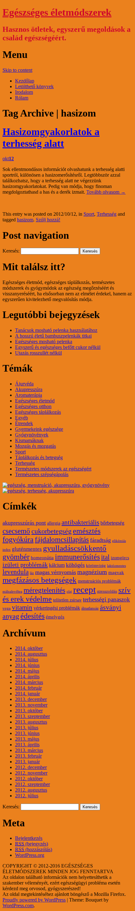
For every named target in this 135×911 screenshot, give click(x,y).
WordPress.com (18, 905)
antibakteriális (80, 522)
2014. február (28, 688)
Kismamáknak (29, 440)
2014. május (27, 671)
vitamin (22, 607)
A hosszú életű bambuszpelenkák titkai (53, 336)
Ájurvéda (24, 383)
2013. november (31, 705)
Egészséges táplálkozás (38, 412)
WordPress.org (29, 855)
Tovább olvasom (106, 192)
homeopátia (42, 557)
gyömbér (16, 557)
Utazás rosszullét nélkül (38, 353)
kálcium (57, 565)
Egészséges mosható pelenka (43, 341)
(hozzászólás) (33, 849)
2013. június (27, 733)
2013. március (29, 750)
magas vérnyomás (55, 572)
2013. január (27, 761)
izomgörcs (120, 557)
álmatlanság (90, 608)
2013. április (27, 744)
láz (32, 573)
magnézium (92, 572)
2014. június (27, 665)
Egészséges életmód (35, 400)
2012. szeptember (32, 784)
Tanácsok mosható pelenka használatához (56, 330)
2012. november (31, 773)
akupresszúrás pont (24, 523)
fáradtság (100, 540)
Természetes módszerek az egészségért (53, 468)
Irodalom (24, 92)
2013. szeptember (32, 716)
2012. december (31, 767)
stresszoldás (107, 591)
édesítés (32, 616)
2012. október (29, 778)
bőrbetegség (112, 523)
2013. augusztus (31, 722)
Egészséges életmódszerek (57, 12)
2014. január (27, 693)
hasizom (25, 219)
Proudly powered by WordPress (34, 899)
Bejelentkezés (28, 838)
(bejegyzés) (31, 843)
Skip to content (17, 70)
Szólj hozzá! (48, 219)
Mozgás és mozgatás (35, 446)
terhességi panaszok (106, 599)
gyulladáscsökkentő (74, 548)
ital (105, 557)
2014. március (29, 682)
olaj (69, 591)
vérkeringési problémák (57, 608)
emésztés (86, 531)
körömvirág (96, 565)
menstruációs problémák (99, 581)
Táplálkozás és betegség (39, 457)
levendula (16, 571)
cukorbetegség (51, 531)
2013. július (26, 727)
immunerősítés (77, 557)
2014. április (27, 676)
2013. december (31, 699)
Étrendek (24, 423)
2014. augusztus (31, 654)
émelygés (55, 616)
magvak (116, 572)
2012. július (26, 795)
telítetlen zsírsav (67, 600)
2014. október (29, 648)
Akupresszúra (28, 389)
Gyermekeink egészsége (39, 429)
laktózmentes (116, 565)
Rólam (21, 97)
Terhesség (106, 214)
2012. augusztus (31, 790)
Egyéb (21, 417)
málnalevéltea (12, 591)
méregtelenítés (44, 590)
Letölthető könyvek (34, 86)
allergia (53, 523)
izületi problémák (25, 564)
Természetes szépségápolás (41, 474)
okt (8, 158)
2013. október (29, 710)
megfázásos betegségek (40, 580)
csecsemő (16, 531)
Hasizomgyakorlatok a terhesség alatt (51, 137)
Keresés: (11, 250)
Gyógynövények (31, 434)
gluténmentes (27, 549)
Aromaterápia (28, 395)
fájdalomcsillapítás (62, 540)
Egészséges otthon (33, 406)
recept (84, 589)
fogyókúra (18, 539)
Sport (89, 214)
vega (7, 608)
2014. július (26, 659)
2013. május (27, 739)
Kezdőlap (24, 80)
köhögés (75, 565)
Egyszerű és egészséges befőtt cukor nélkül (57, 347)
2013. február (28, 756)
